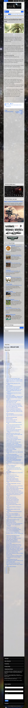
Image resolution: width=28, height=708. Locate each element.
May (7, 372)
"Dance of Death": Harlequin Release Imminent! (13, 459)
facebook (15, 1)
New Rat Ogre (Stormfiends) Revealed (12, 530)
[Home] (5, 17)
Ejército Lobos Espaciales (15, 300)
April (7, 373)
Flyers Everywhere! (9, 385)
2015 (6, 362)
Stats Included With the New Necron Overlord (13, 386)
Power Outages (8, 471)
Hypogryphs (13, 315)
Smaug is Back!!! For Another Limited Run (12, 388)
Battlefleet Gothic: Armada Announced (12, 478)
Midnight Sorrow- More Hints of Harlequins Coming (14, 379)
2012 (6, 570)
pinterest (23, 1)
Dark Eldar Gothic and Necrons (11, 503)
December (8, 363)
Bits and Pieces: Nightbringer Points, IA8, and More (14, 406)
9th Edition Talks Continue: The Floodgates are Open (14, 548)
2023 (6, 352)
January (8, 377)
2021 (6, 354)
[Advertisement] (10, 594)
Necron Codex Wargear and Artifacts (12, 407)
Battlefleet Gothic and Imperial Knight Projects (13, 400)
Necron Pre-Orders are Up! (10, 428)
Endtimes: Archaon (9, 450)
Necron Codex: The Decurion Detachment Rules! (14, 424)
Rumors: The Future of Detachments (12, 438)
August (8, 368)
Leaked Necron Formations (10, 448)
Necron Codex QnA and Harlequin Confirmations (14, 405)
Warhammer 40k (8, 106)
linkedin (20, 1)
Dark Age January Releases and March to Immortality (14, 488)
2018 (6, 358)
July (7, 369)
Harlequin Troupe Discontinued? (11, 458)
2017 (6, 359)
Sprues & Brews (8, 307)
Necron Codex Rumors (10, 413)
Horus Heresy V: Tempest (10, 395)
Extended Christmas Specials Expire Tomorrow (13, 544)
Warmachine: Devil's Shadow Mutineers (12, 489)
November (8, 364)
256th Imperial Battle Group (10, 314)
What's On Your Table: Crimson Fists (13, 14)
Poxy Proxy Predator (9, 291)
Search (22, 11)
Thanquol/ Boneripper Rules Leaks (11, 559)
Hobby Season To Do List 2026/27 (16, 246)
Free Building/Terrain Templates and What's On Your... (14, 560)
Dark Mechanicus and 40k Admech (11, 498)
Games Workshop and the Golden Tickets (13, 378)
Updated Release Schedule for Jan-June (12, 519)
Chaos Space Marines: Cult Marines (12, 539)
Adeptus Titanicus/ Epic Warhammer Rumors (13, 201)
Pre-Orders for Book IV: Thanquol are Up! (13, 532)
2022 (6, 353)
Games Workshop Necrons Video (11, 401)
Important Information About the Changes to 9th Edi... (14, 549)
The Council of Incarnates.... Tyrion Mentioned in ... (14, 444)
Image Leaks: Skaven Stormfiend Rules (12, 499)
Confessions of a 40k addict (10, 245)
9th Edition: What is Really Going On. (12, 540)
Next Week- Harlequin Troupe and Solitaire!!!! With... (14, 434)
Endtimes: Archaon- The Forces (11, 440)
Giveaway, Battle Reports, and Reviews (12, 476)
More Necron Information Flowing (11, 417)
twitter (13, 1)
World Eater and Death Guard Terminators (13, 535)
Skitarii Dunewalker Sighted (10, 561)
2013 (6, 569)
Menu (7, 11)
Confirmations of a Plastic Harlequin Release (13, 550)
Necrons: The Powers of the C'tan (11, 419)
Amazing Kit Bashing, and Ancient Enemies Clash (14, 445)
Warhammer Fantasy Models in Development (13, 427)
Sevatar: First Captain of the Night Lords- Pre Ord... (14, 389)
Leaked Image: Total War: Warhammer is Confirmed (14, 493)
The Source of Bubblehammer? (11, 465)
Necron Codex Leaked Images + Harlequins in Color (14, 396)
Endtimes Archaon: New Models (11, 449)
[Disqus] (14, 132)
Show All (22, 322)
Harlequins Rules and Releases (11, 566)
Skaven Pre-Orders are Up (10, 477)
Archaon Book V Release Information (12, 513)
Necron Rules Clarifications (10, 466)
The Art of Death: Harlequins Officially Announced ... (14, 410)
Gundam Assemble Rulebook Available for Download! (14, 285)
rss (18, 1)
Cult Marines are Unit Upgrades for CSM (12, 528)
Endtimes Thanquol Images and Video (12, 487)
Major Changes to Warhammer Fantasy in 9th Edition (14, 553)
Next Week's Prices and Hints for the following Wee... (14, 523)
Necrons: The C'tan (9, 418)
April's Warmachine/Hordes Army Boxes (12, 455)
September (8, 367)
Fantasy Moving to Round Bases (11, 527)
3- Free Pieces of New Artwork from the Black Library (14, 492)
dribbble (22, 1)
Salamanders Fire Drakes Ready (16, 277)
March (8, 374)
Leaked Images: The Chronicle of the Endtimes (13, 538)
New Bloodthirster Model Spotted (11, 454)
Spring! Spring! (13, 292)
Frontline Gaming (9, 284)
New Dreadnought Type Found (11, 522)
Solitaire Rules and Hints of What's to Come (13, 433)
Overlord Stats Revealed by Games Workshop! (13, 429)
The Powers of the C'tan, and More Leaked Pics (13, 439)
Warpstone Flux (8, 276)
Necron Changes (9, 543)
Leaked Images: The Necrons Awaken (12, 443)
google (17, 1)
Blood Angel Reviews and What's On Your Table (13, 545)
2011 (6, 571)
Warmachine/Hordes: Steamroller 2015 (12, 500)
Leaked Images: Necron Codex (11, 402)
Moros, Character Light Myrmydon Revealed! (13, 529)
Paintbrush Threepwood (10, 299)
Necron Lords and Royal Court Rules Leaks (13, 467)
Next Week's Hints (9, 554)
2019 (6, 357)
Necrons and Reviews (9, 435)
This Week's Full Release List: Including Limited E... (14, 555)
